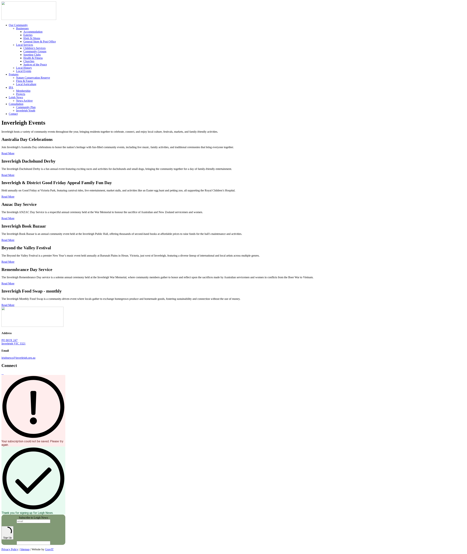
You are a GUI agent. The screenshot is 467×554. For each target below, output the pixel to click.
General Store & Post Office (39, 41)
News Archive (24, 100)
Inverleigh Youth (25, 110)
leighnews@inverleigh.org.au (18, 357)
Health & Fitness (33, 57)
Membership (23, 90)
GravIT (49, 549)
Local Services (24, 44)
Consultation (16, 103)
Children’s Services (34, 48)
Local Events (23, 71)
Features (13, 74)
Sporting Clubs (32, 54)
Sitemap (25, 549)
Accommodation (33, 31)
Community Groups (34, 51)
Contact (13, 113)
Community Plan (26, 107)
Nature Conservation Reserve (33, 77)
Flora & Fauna (24, 80)
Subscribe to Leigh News (33, 517)
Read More (7, 153)
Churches (28, 61)
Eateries (27, 34)
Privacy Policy (9, 549)
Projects (20, 94)
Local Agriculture (26, 84)
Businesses (22, 28)
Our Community (18, 25)
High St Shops (31, 38)
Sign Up (7, 537)
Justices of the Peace (35, 64)
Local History (24, 67)
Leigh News (16, 97)
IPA (11, 87)
